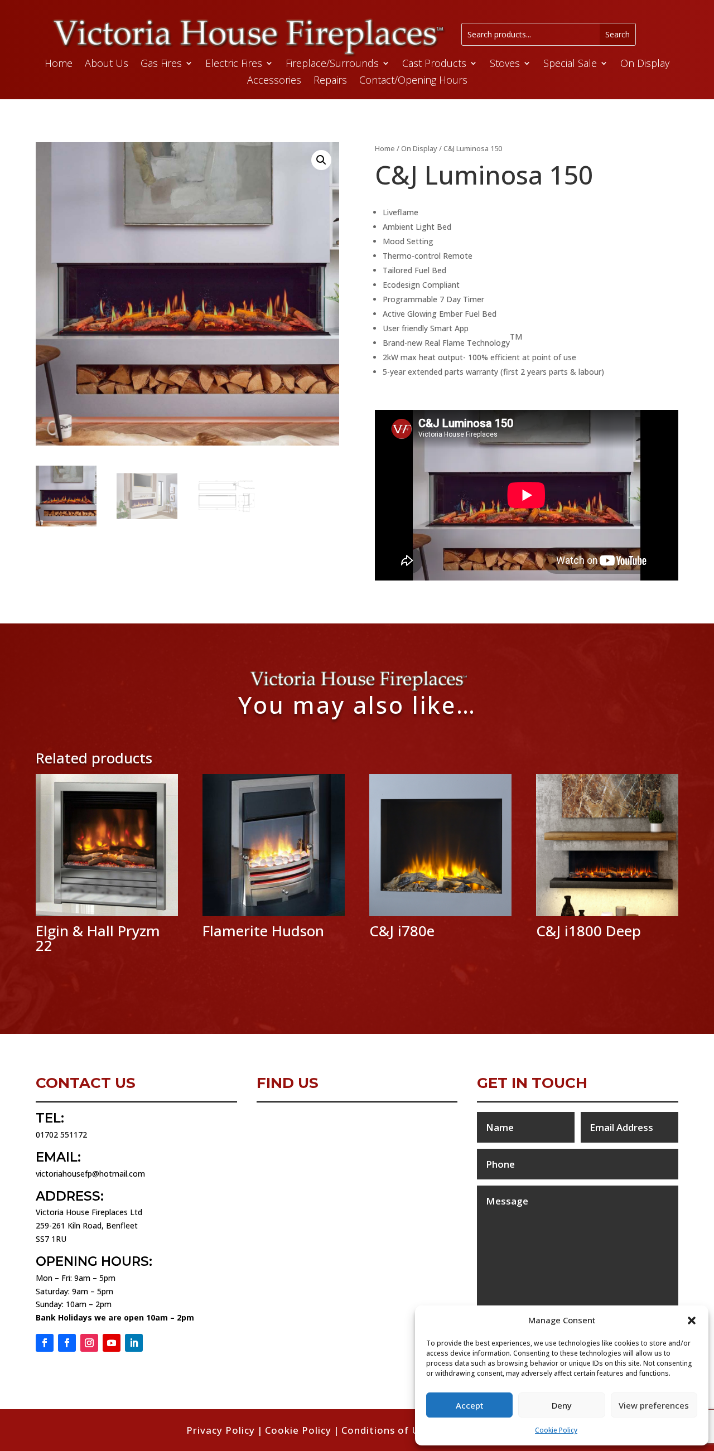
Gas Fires (161, 64)
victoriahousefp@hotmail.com (90, 1173)
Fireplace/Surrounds (332, 64)
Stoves (505, 64)
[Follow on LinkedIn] (134, 1343)
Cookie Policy (556, 1430)
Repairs (330, 81)
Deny (562, 1405)
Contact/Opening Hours (413, 81)
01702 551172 (61, 1134)
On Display (644, 64)
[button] (691, 1320)
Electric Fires (233, 64)
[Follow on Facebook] (45, 1343)
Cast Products (434, 64)
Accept (470, 1405)
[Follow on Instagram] (89, 1343)
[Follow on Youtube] (111, 1343)
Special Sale (570, 64)
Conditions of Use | (391, 1430)
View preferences (654, 1405)
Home (59, 64)
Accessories (274, 81)
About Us (106, 64)
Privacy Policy (220, 1430)
